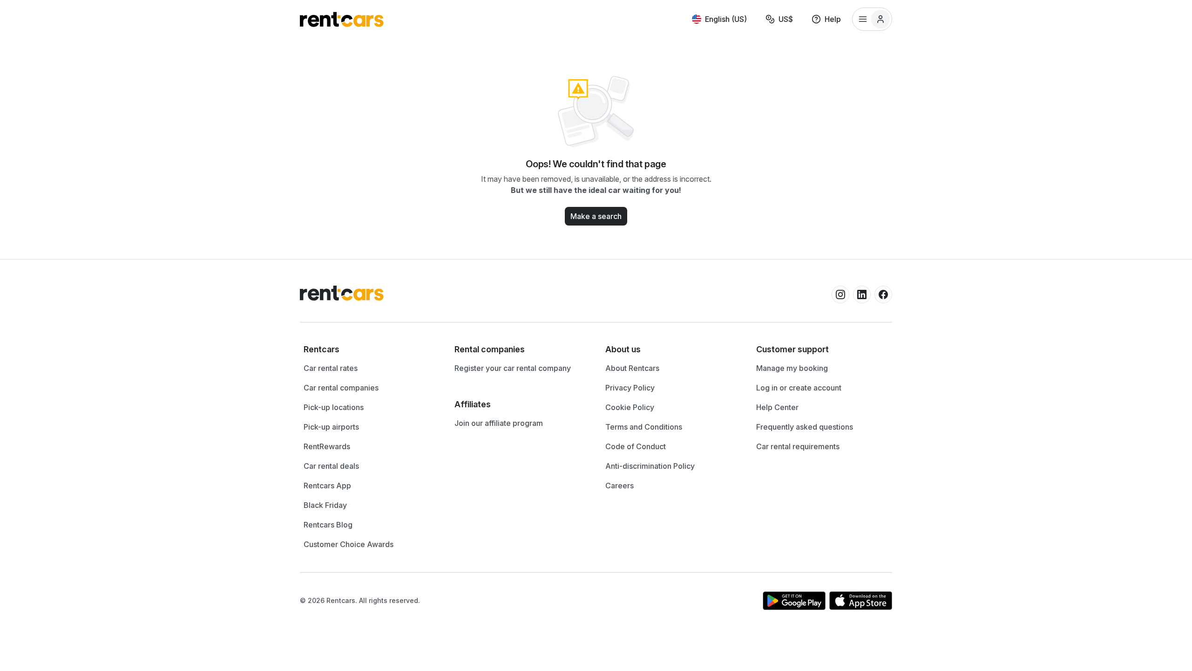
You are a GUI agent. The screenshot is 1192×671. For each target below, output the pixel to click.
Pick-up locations (334, 407)
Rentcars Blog (328, 524)
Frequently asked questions (804, 426)
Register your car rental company (512, 368)
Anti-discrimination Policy (650, 466)
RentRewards (327, 446)
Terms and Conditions (643, 426)
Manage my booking (792, 368)
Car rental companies (341, 387)
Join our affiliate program (498, 423)
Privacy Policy (630, 387)
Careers (619, 485)
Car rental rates (331, 368)
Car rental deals (331, 466)
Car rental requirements (798, 446)
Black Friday (325, 505)
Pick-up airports (331, 426)
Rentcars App (327, 485)
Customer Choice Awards (348, 544)
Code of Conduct (635, 446)
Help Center (777, 407)
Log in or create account (798, 387)
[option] (370, 349)
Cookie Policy (629, 407)
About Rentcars (632, 368)
